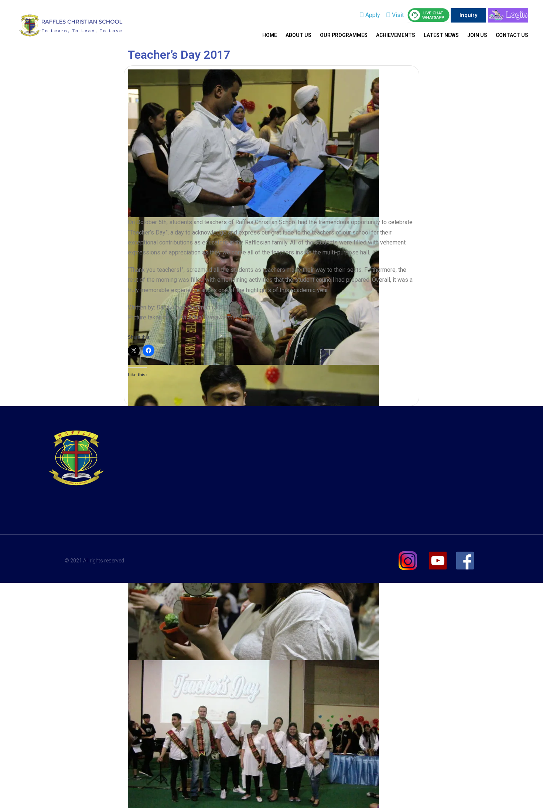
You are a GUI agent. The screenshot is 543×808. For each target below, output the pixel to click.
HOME (269, 35)
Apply (372, 14)
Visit (397, 14)
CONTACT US (512, 35)
